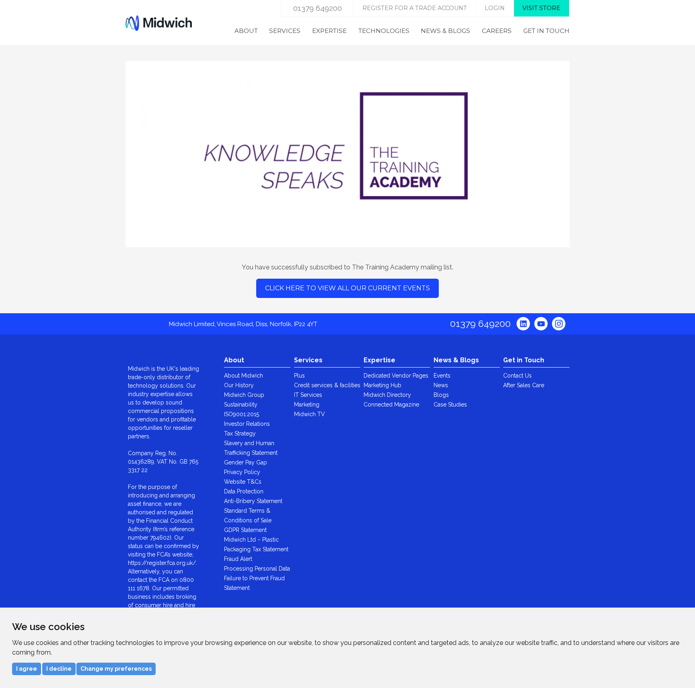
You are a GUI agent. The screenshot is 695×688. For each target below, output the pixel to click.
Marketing (306, 404)
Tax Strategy (240, 433)
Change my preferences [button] (116, 668)
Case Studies (450, 404)
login (495, 8)
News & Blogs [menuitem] (445, 31)
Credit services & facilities (327, 385)
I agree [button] (26, 668)
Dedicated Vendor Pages (396, 375)
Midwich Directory (387, 395)
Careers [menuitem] (497, 31)
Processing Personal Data (257, 568)
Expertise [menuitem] (329, 31)
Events (442, 375)
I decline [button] (59, 668)
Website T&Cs (242, 482)
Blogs (441, 395)
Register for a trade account (414, 8)
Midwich (158, 23)
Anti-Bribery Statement (253, 501)
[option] (347, 150)
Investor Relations (247, 424)
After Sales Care (523, 385)
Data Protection (243, 491)
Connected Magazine (391, 404)
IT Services (308, 395)
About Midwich (243, 375)
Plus (299, 375)
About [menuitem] (246, 31)
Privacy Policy (242, 472)
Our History (239, 385)
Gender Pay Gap (245, 462)
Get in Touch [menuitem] (546, 31)
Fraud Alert (238, 559)
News (441, 385)
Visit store (541, 8)
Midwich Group (244, 395)
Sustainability (240, 404)
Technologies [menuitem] (383, 31)
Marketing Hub (382, 385)
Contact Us (517, 375)
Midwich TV (309, 414)
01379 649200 (317, 8)
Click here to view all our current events (347, 288)
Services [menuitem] (284, 31)
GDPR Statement (245, 530)
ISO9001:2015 (241, 414)
